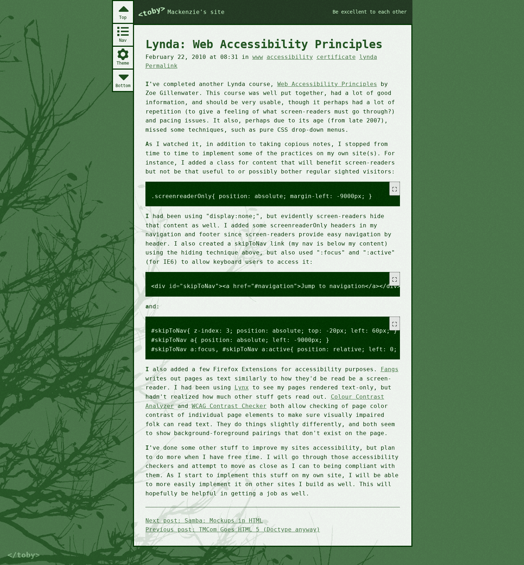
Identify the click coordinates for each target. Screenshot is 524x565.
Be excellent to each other (370, 12)
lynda (368, 57)
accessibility (290, 57)
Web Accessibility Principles (327, 84)
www (257, 57)
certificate (336, 57)
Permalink (161, 65)
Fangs (390, 369)
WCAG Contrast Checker (229, 406)
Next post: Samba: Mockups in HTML (204, 520)
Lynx (242, 387)
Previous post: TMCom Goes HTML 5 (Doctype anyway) (232, 529)
